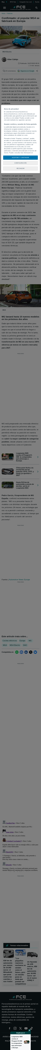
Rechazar (20, 168)
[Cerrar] (29, 1030)
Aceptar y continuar (20, 157)
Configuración (20, 163)
